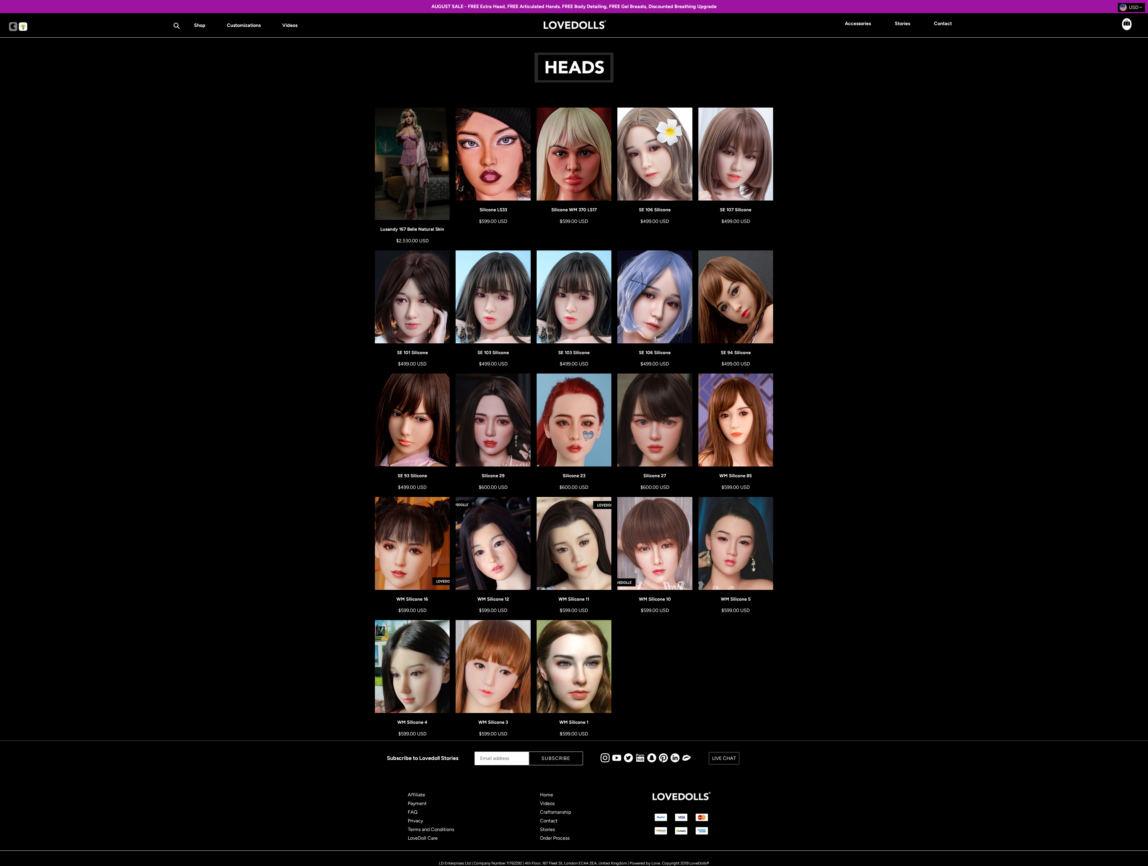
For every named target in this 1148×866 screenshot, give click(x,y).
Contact (549, 821)
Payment (417, 803)
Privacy (415, 821)
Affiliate (416, 795)
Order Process (555, 838)
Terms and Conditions (431, 829)
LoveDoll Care (423, 838)
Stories (547, 829)
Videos (547, 803)
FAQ (412, 812)
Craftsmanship (555, 812)
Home (546, 795)
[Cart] (1121, 28)
